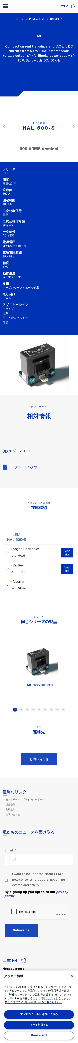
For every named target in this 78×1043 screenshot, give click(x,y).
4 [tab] (33, 710)
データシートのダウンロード (29, 467)
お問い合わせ (39, 759)
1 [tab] (15, 710)
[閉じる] (72, 976)
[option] (39, 667)
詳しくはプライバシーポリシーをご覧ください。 (33, 1002)
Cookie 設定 (39, 1035)
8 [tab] (57, 710)
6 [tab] (45, 710)
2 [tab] (21, 710)
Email (9, 850)
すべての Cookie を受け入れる (39, 1014)
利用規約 (10, 809)
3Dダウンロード (20, 451)
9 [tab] (63, 710)
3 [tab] (27, 710)
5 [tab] (39, 710)
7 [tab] (51, 710)
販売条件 (10, 804)
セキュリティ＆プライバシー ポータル (26, 799)
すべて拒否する (39, 1025)
